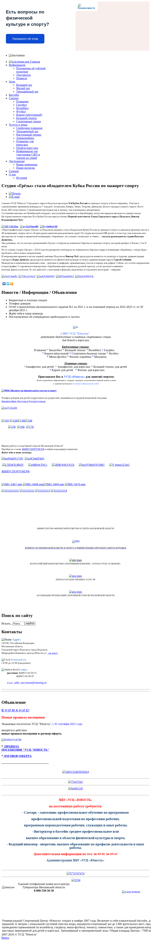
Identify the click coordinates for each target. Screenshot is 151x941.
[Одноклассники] (12, 283)
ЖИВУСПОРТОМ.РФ (33, 449)
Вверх (5, 937)
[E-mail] (14, 196)
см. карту (52, 653)
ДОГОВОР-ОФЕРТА (17, 756)
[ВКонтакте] (4, 283)
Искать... (7, 623)
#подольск (22, 401)
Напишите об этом (25, 38)
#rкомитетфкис (9, 401)
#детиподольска (37, 401)
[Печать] (15, 193)
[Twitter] (8, 283)
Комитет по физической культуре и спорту (34, 390)
